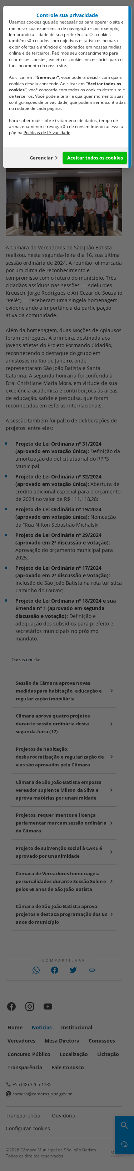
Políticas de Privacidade (46, 133)
